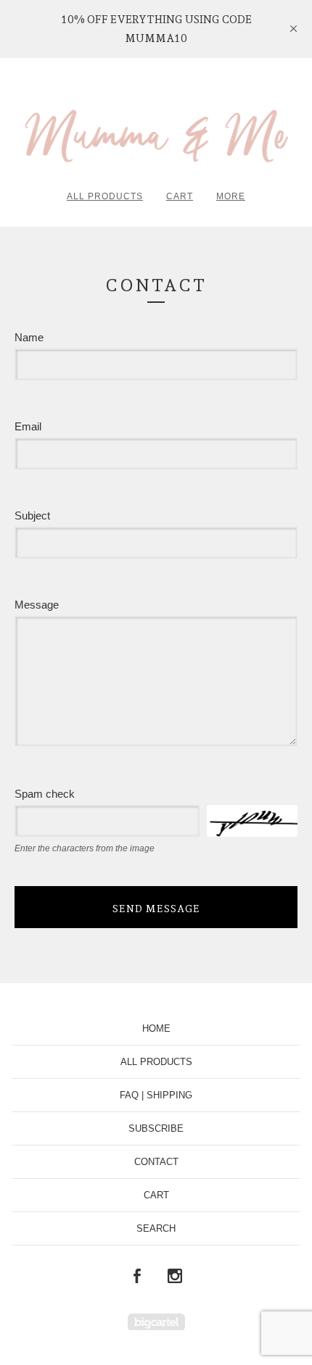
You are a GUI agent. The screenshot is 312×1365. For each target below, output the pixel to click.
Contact (156, 1161)
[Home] (156, 129)
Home (156, 1028)
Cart (179, 196)
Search (156, 1228)
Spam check (45, 793)
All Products (105, 196)
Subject (32, 515)
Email (28, 426)
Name (29, 337)
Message (37, 604)
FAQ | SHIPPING (156, 1095)
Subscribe (156, 1128)
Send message (156, 908)
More (230, 196)
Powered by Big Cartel (156, 1322)
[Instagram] (175, 1276)
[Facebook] (137, 1276)
